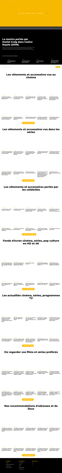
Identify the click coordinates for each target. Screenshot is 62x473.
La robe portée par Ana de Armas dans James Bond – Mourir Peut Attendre (26, 61)
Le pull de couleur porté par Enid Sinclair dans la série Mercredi (42, 152)
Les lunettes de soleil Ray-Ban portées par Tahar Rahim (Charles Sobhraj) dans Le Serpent (55, 61)
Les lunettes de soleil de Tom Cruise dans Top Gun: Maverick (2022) (19, 97)
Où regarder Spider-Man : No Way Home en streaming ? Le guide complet (42, 372)
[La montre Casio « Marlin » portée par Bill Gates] (7, 199)
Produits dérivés (21, 467)
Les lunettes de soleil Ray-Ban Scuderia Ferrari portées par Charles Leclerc (54, 210)
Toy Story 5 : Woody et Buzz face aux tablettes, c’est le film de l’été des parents (19, 340)
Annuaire (3, 426)
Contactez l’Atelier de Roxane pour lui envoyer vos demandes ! (7, 229)
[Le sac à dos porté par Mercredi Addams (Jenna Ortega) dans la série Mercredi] (31, 142)
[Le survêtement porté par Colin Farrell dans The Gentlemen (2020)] (54, 107)
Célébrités (3, 207)
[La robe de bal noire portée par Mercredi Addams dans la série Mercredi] (7, 142)
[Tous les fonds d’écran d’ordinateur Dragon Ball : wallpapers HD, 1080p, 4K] (54, 253)
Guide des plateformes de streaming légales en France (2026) (42, 340)
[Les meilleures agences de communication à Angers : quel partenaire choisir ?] (42, 418)
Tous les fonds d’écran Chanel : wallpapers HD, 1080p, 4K (30, 284)
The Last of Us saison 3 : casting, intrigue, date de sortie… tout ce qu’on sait (54, 340)
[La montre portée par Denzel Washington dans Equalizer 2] (19, 107)
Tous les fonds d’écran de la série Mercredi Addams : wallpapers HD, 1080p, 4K (19, 264)
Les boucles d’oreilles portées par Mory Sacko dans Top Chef (42, 210)
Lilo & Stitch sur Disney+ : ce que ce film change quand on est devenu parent (7, 340)
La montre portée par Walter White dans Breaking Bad (54, 173)
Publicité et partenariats (10, 464)
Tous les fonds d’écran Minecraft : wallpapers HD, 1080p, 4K (19, 284)
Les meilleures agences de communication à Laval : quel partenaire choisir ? (7, 449)
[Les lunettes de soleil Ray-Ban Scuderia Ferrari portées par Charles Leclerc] (54, 199)
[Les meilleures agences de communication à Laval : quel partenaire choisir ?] (7, 439)
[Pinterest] (32, 465)
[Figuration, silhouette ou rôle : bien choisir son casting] (19, 308)
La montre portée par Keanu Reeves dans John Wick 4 (40, 61)
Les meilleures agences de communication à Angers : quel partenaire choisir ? (42, 429)
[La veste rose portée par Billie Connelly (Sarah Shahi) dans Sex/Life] (19, 162)
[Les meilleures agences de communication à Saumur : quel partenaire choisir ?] (19, 418)
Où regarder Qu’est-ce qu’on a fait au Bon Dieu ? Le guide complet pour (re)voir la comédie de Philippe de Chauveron (7, 394)
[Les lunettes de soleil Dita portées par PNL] (19, 219)
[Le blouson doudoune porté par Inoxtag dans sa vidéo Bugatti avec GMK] (31, 199)
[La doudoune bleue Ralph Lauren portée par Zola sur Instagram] (42, 219)
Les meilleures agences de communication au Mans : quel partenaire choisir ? (54, 449)
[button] (48, 13)
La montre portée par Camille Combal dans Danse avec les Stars (30, 229)
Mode (3, 150)
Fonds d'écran (4, 261)
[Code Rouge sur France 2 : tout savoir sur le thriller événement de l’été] (42, 308)
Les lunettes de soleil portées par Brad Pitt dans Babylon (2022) (7, 97)
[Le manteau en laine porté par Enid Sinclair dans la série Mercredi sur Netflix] (54, 142)
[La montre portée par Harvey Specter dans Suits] (31, 162)
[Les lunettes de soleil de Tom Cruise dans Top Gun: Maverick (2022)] (19, 87)
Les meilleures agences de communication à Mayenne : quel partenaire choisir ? (30, 449)
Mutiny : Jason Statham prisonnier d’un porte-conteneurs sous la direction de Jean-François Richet (7, 319)
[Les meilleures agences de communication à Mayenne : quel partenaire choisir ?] (31, 439)
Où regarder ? (4, 390)
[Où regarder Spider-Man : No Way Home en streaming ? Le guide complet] (42, 362)
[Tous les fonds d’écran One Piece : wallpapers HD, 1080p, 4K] (7, 274)
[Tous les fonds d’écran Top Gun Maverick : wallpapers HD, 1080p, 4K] (54, 274)
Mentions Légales (9, 467)
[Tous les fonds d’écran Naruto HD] (31, 253)
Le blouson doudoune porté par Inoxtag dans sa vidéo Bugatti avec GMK (30, 210)
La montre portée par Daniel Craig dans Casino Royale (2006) (17, 42)
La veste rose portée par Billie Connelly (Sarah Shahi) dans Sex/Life (19, 173)
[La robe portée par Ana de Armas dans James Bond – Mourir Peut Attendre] (19, 60)
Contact (7, 462)
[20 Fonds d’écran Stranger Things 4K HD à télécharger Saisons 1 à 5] (42, 253)
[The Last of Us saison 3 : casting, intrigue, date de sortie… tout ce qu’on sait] (54, 329)
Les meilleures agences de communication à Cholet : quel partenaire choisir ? (30, 429)
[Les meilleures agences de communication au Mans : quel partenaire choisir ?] (54, 439)
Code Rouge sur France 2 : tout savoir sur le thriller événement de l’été (42, 318)
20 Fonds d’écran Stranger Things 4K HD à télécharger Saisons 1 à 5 (42, 264)
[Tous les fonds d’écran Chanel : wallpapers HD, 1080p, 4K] (31, 274)
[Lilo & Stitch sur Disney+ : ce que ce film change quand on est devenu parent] (7, 329)
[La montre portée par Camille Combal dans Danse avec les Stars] (31, 219)
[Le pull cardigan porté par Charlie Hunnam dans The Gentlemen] (4, 60)
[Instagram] (32, 463)
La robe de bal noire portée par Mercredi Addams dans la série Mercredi (7, 152)
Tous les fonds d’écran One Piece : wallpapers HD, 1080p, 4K (7, 284)
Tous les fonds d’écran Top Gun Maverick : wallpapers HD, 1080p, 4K (54, 284)
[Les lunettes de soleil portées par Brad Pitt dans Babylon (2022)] (7, 87)
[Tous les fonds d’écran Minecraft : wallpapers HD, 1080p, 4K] (19, 274)
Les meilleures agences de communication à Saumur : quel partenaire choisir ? (19, 429)
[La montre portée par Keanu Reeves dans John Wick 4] (33, 60)
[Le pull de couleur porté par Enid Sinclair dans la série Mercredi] (42, 142)
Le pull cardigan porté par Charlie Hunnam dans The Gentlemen (11, 61)
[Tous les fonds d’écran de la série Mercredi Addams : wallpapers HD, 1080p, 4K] (19, 253)
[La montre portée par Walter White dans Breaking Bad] (54, 162)
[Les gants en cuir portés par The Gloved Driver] (19, 199)
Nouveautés (21, 462)
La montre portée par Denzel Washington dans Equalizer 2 (18, 118)
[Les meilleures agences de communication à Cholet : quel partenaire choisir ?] (31, 418)
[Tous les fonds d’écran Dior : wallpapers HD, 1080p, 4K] (42, 274)
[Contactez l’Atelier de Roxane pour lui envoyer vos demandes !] (7, 219)
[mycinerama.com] (10, 13)
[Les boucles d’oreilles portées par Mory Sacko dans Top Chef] (42, 199)
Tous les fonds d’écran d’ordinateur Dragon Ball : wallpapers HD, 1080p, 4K (54, 264)
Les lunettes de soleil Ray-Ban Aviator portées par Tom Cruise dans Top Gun (42, 118)
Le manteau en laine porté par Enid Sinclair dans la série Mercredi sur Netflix (54, 152)
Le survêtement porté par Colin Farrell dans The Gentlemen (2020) (54, 118)
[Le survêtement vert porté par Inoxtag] (54, 219)
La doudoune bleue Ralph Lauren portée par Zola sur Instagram (42, 229)
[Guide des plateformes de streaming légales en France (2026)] (42, 329)
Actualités (3, 316)
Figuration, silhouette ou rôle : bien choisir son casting (18, 318)
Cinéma (9, 59)
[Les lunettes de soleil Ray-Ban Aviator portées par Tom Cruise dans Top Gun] (42, 107)
